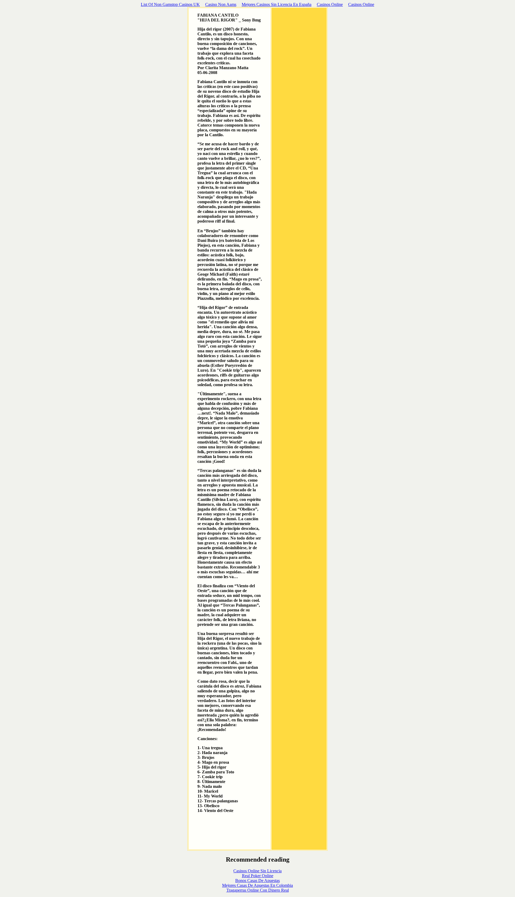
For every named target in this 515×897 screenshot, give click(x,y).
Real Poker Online (257, 875)
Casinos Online (330, 4)
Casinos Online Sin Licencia (257, 871)
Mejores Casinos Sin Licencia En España (276, 4)
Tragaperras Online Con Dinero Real (257, 890)
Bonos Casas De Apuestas (257, 880)
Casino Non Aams (220, 4)
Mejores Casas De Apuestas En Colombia (257, 885)
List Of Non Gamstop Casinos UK (170, 4)
